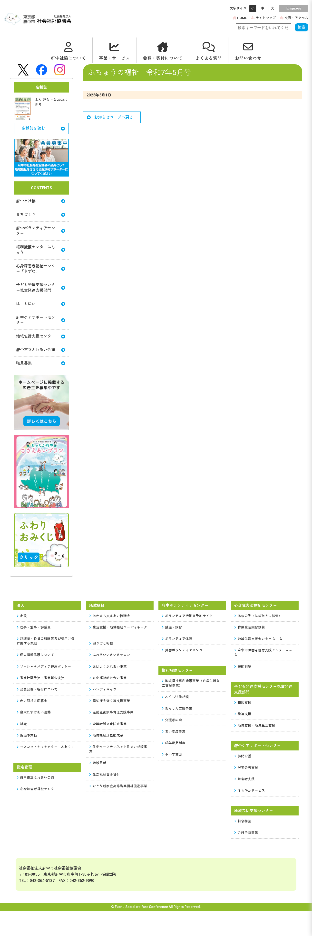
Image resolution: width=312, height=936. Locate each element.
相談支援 (244, 702)
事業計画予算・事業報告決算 (42, 678)
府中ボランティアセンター (35, 231)
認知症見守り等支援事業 (111, 701)
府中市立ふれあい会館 (35, 349)
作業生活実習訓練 (251, 627)
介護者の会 (173, 720)
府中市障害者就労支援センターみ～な (263, 652)
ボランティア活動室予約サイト (189, 616)
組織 (23, 724)
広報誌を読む (33, 128)
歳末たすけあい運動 (35, 712)
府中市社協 (26, 201)
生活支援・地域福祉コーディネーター (118, 629)
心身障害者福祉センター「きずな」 (35, 269)
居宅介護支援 (248, 767)
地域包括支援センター (35, 336)
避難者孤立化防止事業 (110, 724)
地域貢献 (99, 763)
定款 (23, 616)
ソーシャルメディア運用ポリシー (45, 666)
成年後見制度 (175, 743)
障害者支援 (246, 779)
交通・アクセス (296, 18)
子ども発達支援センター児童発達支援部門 (35, 287)
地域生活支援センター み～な (260, 639)
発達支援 (244, 714)
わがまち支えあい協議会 (111, 616)
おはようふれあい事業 (110, 666)
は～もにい (26, 303)
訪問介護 (244, 756)
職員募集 (24, 363)
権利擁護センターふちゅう (35, 250)
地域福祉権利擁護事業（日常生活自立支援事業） (191, 683)
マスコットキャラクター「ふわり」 (47, 747)
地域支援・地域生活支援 (256, 725)
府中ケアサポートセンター (35, 320)
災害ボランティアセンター (185, 650)
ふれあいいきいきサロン (111, 655)
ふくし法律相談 (177, 697)
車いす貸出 (173, 754)
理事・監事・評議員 (35, 627)
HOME (242, 18)
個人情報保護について (37, 655)
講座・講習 (173, 627)
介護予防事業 (248, 832)
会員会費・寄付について (39, 689)
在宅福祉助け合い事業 (110, 678)
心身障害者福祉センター (39, 789)
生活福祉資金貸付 (106, 775)
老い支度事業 (175, 731)
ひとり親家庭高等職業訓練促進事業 (120, 786)
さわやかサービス (251, 790)
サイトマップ (265, 18)
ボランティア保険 (178, 639)
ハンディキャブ (105, 689)
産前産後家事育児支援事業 (113, 712)
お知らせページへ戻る (113, 117)
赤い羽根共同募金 (33, 701)
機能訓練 (244, 666)
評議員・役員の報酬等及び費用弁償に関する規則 (46, 641)
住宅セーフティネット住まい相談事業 (118, 749)
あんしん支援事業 (178, 708)
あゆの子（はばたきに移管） (260, 616)
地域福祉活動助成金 (108, 735)
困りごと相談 (103, 643)
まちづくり (26, 214)
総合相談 (244, 821)
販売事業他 (28, 735)
